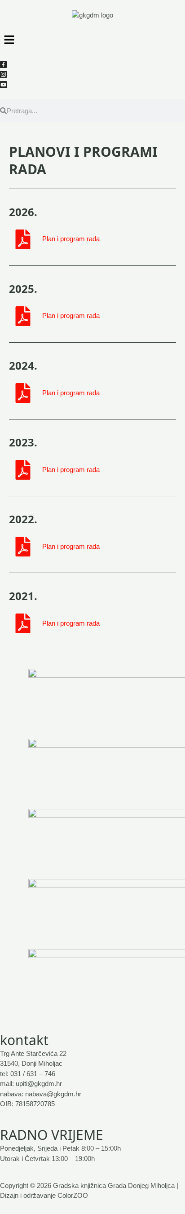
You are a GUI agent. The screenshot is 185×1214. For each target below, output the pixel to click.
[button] (92, 40)
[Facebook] (3, 63)
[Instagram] (3, 74)
